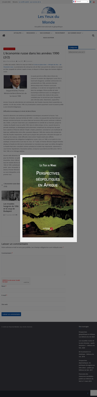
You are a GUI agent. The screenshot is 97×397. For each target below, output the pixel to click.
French (78, 1)
